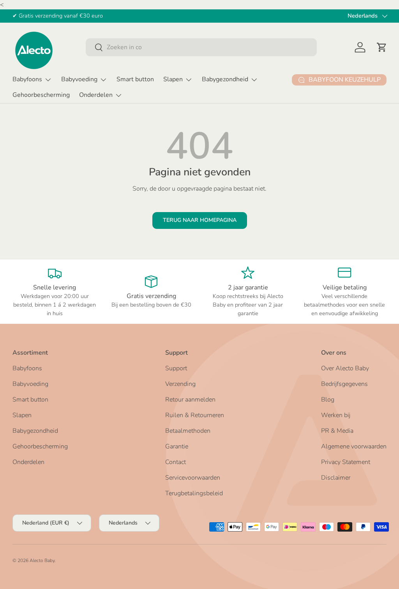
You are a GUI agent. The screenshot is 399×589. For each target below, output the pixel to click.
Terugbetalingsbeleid (194, 493)
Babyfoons (27, 368)
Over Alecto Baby (345, 368)
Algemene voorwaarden (354, 446)
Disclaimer (335, 477)
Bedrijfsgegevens (344, 384)
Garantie (176, 446)
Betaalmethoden (187, 431)
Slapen (22, 415)
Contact (175, 462)
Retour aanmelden (190, 399)
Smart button (135, 79)
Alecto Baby (42, 560)
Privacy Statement (345, 462)
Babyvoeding (30, 384)
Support (176, 368)
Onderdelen (28, 462)
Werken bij (335, 415)
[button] (381, 47)
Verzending (180, 384)
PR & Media (337, 431)
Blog (327, 399)
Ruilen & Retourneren (194, 415)
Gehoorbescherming (41, 95)
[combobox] (201, 47)
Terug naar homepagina (200, 220)
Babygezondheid (35, 431)
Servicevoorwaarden (192, 477)
